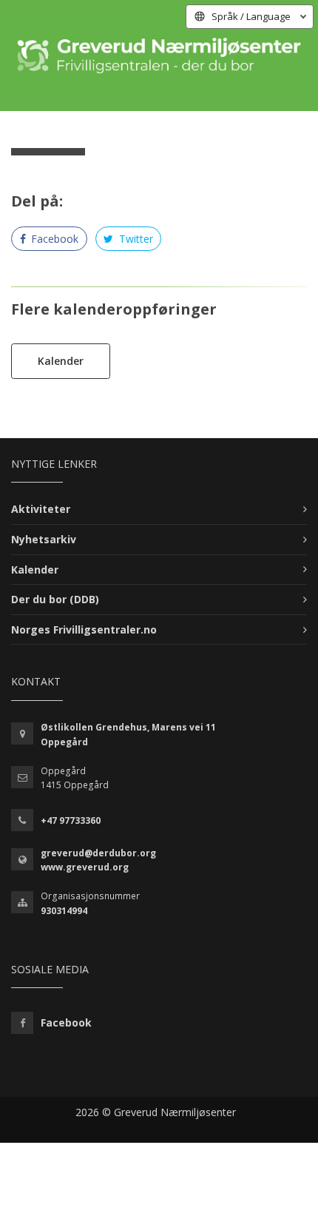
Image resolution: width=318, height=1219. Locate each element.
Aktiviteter (40, 509)
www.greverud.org (85, 867)
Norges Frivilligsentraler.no (84, 629)
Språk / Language (251, 16)
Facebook (53, 239)
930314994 (64, 910)
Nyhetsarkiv (43, 539)
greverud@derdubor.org (98, 853)
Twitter (134, 239)
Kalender (61, 361)
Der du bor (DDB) (55, 599)
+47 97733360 (71, 820)
